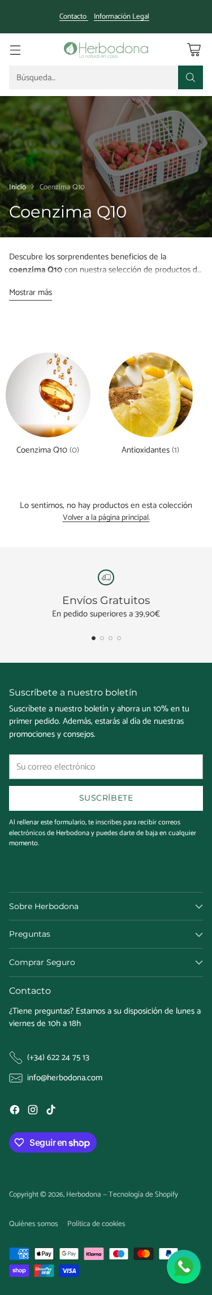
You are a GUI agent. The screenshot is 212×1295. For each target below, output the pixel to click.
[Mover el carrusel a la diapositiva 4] (119, 638)
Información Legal (121, 17)
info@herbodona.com (64, 1078)
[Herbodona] (106, 49)
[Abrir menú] (15, 49)
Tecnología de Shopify (143, 1194)
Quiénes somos (33, 1224)
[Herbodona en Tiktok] (51, 1112)
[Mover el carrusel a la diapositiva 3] (111, 638)
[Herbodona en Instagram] (33, 1112)
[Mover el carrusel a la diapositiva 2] (102, 638)
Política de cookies (96, 1224)
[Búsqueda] (190, 77)
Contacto (73, 17)
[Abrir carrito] (193, 49)
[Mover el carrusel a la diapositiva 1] (94, 638)
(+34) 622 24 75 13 (58, 1057)
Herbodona (83, 1194)
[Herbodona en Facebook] (14, 1112)
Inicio (17, 187)
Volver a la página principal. (106, 518)
